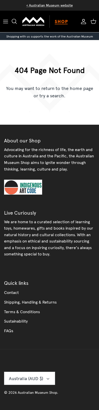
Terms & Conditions (22, 311)
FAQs (8, 330)
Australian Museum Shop (37, 392)
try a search (51, 95)
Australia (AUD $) (26, 378)
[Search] (16, 21)
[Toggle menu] (5, 21)
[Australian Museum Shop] (49, 21)
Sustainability (16, 321)
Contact (11, 292)
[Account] (82, 21)
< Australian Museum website (49, 5)
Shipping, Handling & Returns (30, 302)
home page (81, 88)
